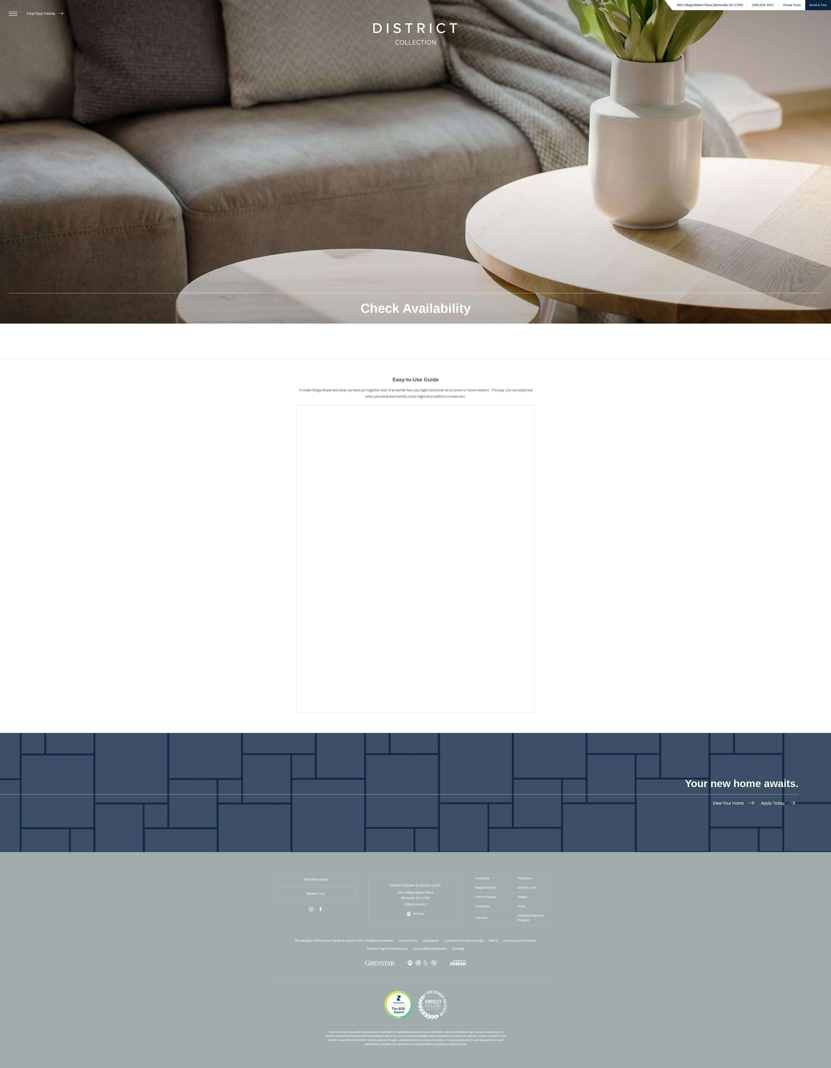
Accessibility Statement (430, 948)
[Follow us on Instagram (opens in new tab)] (311, 910)
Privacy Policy (408, 940)
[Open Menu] (13, 14)
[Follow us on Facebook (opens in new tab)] (320, 910)
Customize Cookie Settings (464, 940)
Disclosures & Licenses (519, 940)
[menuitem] (494, 878)
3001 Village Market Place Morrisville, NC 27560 (415, 895)
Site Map (458, 948)
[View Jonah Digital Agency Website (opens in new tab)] (457, 963)
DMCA (493, 940)
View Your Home (729, 803)
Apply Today (773, 803)
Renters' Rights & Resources (387, 948)
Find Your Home (41, 13)
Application (431, 940)
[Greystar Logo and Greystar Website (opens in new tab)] (380, 965)
